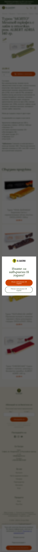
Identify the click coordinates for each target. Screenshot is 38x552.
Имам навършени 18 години (19, 283)
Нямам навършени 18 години (19, 290)
